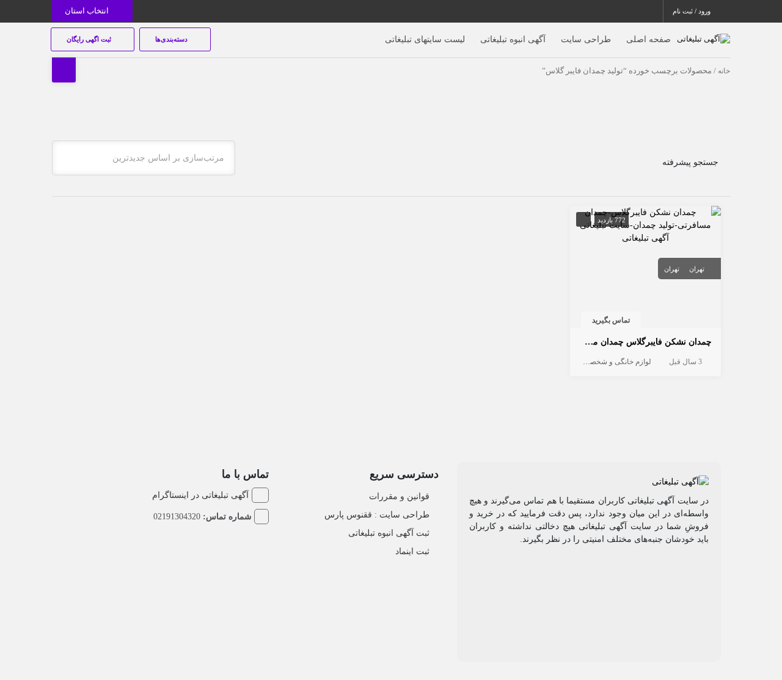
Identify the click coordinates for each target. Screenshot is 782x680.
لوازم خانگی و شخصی (617, 361)
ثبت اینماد (412, 551)
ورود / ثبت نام (692, 11)
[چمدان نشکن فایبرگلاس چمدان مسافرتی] (646, 223)
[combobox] (143, 158)
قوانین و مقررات (399, 496)
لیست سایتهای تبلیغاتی (425, 39)
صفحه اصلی (648, 39)
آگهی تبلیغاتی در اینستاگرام (200, 495)
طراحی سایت (586, 39)
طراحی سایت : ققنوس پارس (376, 514)
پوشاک (570, 361)
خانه (724, 71)
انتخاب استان (88, 10)
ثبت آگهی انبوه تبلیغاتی (388, 533)
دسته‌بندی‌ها (172, 39)
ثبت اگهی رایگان (90, 39)
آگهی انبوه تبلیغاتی (513, 39)
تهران (696, 268)
